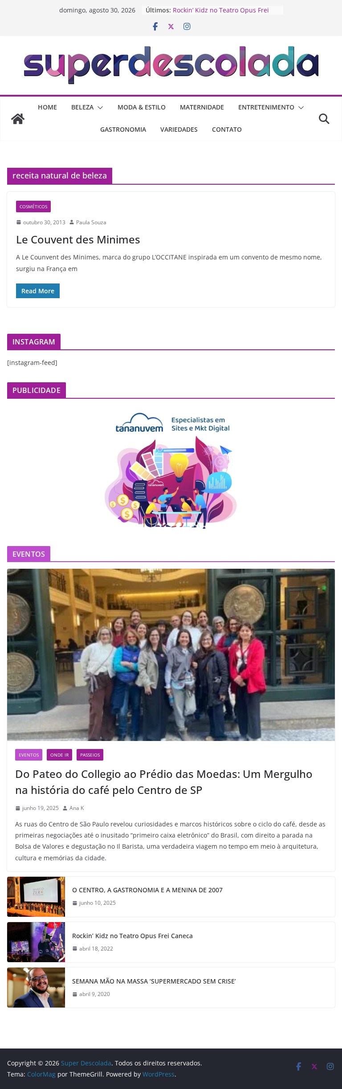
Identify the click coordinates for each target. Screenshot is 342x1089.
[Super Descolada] (17, 119)
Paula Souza (91, 222)
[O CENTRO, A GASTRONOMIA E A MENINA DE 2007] (36, 897)
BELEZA (82, 107)
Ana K (76, 808)
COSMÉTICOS (33, 206)
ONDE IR (59, 755)
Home (47, 107)
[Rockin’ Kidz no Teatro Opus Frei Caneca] (36, 942)
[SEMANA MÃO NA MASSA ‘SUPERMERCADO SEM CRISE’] (36, 988)
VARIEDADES (179, 129)
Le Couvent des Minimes (78, 239)
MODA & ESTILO (142, 107)
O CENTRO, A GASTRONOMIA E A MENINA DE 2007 (147, 890)
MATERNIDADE (202, 107)
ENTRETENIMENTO (266, 107)
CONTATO (227, 129)
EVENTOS (29, 755)
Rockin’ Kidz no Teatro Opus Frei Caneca (132, 935)
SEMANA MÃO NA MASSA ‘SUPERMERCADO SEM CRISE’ (154, 981)
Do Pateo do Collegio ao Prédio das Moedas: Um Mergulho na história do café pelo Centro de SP (164, 781)
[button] (98, 107)
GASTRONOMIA (123, 129)
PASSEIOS (90, 755)
